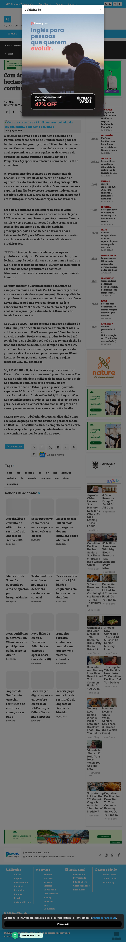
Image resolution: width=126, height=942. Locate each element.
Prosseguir (63, 924)
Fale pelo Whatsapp (31, 935)
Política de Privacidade (104, 917)
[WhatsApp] (15, 935)
